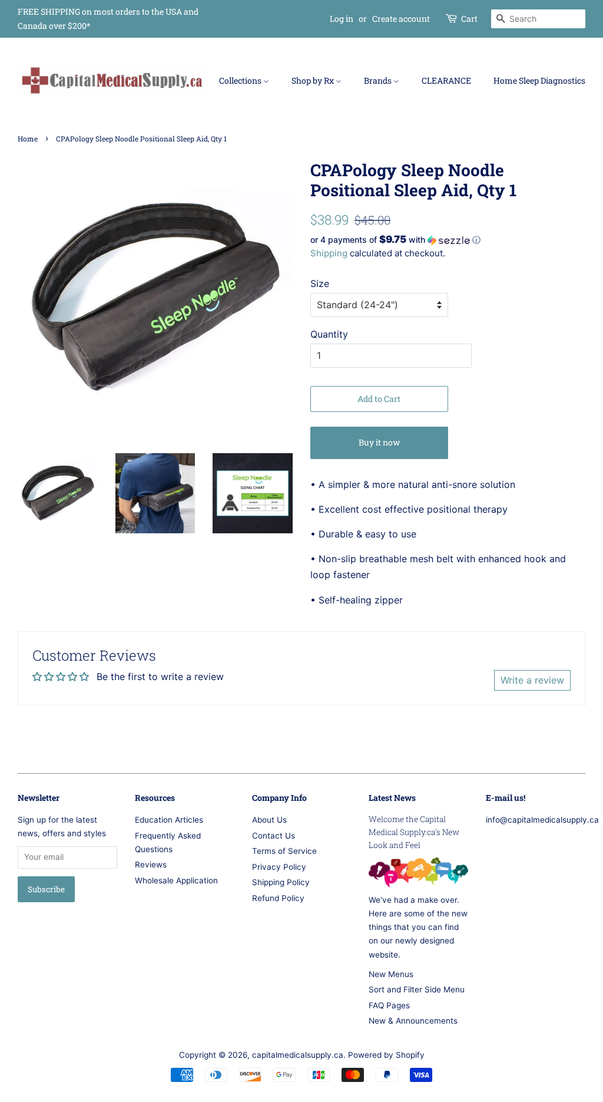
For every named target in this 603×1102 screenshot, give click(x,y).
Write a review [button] (532, 680)
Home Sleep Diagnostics (539, 80)
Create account (401, 18)
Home (28, 138)
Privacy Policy (279, 867)
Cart (469, 18)
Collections (241, 80)
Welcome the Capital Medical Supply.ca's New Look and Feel (414, 832)
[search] (538, 18)
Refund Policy (278, 898)
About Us (269, 819)
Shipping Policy (281, 882)
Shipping (328, 253)
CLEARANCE (446, 80)
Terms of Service (284, 851)
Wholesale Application (176, 880)
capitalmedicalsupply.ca (297, 1055)
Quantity (329, 334)
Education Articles (169, 819)
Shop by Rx (313, 80)
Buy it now (379, 442)
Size (319, 283)
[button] (447, 240)
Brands (378, 80)
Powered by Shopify (386, 1055)
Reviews (151, 864)
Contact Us (273, 835)
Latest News (392, 797)
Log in (341, 18)
